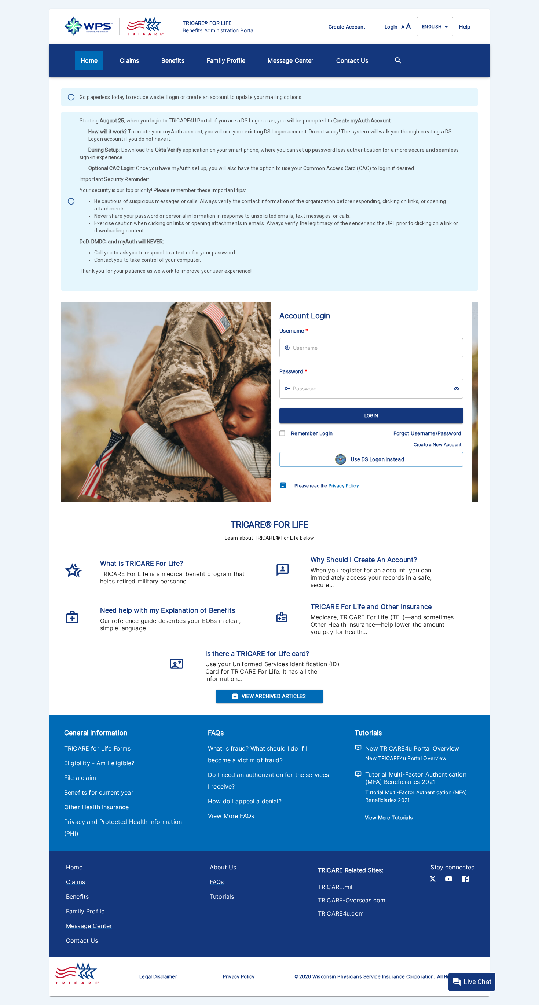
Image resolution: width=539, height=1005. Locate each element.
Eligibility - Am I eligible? (99, 763)
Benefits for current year (98, 792)
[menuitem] (89, 60)
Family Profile (226, 60)
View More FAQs (231, 815)
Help (464, 26)
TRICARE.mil (335, 887)
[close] (473, 98)
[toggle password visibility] (456, 388)
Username (293, 330)
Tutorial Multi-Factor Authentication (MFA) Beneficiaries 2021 (415, 778)
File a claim (80, 777)
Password (293, 371)
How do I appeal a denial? (245, 801)
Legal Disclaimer (158, 976)
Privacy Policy (344, 485)
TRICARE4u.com (341, 913)
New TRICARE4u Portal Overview (412, 748)
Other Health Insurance (96, 807)
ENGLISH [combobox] (431, 26)
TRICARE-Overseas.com (351, 900)
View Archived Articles (274, 696)
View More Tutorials (388, 817)
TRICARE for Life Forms (97, 748)
